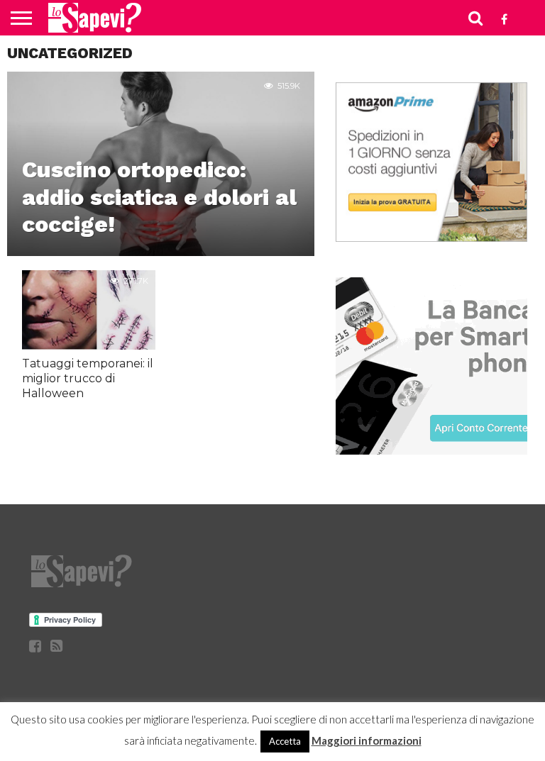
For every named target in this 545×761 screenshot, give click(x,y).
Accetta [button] (285, 741)
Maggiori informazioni (367, 740)
